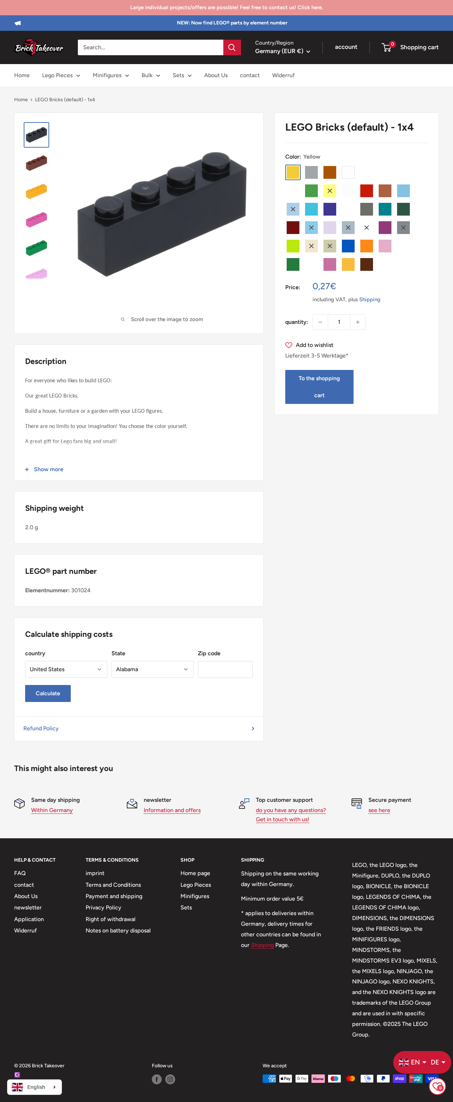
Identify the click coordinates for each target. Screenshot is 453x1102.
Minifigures (107, 75)
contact (250, 75)
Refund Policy (41, 728)
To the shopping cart (319, 387)
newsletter (28, 907)
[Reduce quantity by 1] (320, 322)
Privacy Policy (103, 907)
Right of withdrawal (111, 919)
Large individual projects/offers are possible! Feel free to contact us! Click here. (226, 7)
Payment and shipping (114, 896)
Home (22, 75)
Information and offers (172, 810)
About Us (216, 75)
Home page (195, 873)
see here (379, 810)
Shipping (369, 299)
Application (29, 919)
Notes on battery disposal (118, 930)
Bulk (147, 75)
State (118, 653)
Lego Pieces (57, 75)
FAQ (20, 873)
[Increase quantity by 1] (357, 322)
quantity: (296, 322)
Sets (178, 75)
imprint (95, 873)
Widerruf (283, 75)
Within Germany (52, 810)
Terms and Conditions (113, 884)
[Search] (232, 47)
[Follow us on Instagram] (170, 1079)
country (35, 653)
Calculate (48, 693)
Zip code (209, 653)
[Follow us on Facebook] (157, 1079)
